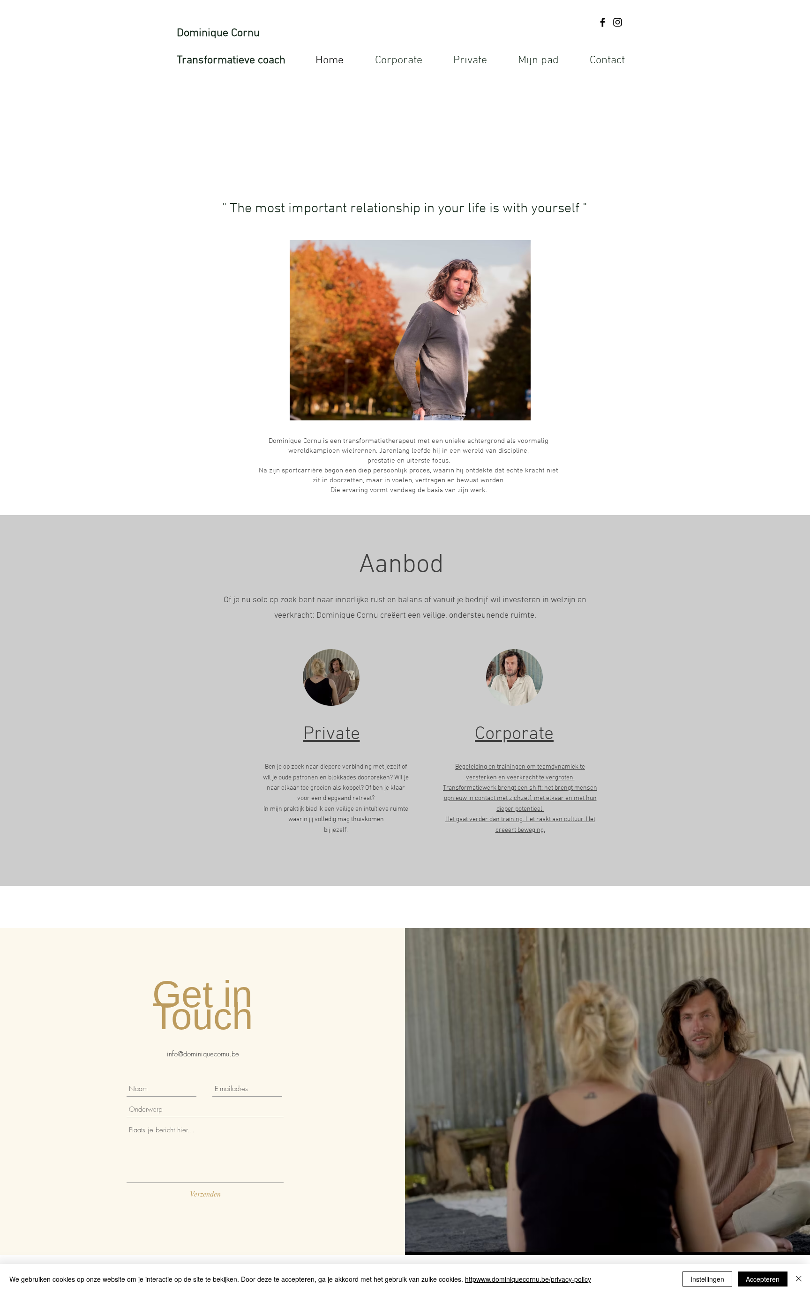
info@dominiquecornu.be (203, 1054)
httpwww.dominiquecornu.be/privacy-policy (528, 1279)
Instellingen (707, 1279)
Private (331, 734)
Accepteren (763, 1279)
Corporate (514, 734)
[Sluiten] (798, 1279)
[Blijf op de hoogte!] (602, 22)
